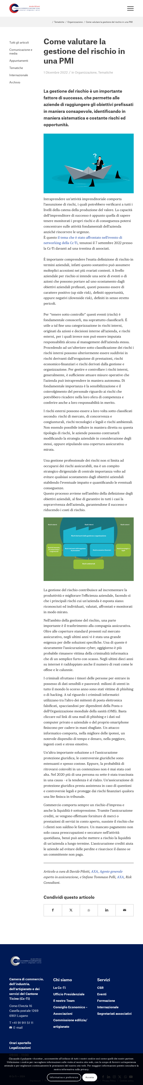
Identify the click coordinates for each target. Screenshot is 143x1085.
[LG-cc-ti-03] (24, 8)
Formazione (106, 1000)
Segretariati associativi (114, 1013)
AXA (120, 877)
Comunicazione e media (20, 51)
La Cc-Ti (59, 987)
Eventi (102, 994)
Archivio (14, 82)
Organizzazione (86, 72)
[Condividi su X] (71, 910)
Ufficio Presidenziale (69, 994)
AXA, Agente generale (107, 871)
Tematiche (105, 72)
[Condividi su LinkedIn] (106, 910)
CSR (100, 987)
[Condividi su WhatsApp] (89, 910)
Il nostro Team (64, 1000)
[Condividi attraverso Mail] (124, 910)
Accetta (89, 1077)
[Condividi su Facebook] (53, 910)
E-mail (18, 1027)
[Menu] (128, 8)
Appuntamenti (18, 60)
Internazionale (18, 75)
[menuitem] (128, 8)
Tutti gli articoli (19, 42)
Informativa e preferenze (64, 1077)
